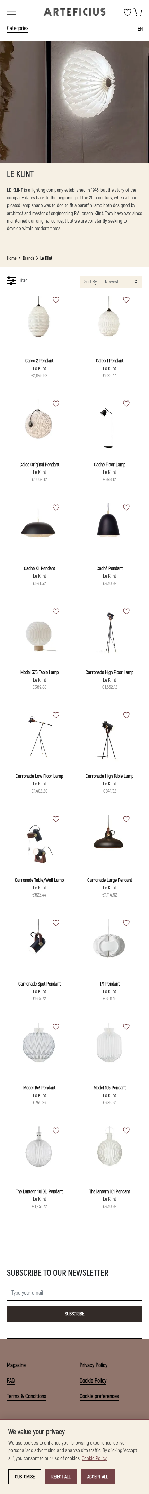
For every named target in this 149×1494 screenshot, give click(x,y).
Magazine (16, 1365)
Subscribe (75, 1314)
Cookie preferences (99, 1396)
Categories (17, 28)
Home (12, 258)
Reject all (61, 1477)
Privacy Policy (93, 1365)
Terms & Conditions (26, 1396)
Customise (25, 1477)
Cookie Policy (93, 1380)
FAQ (11, 1380)
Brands (28, 258)
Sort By (90, 282)
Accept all (97, 1477)
